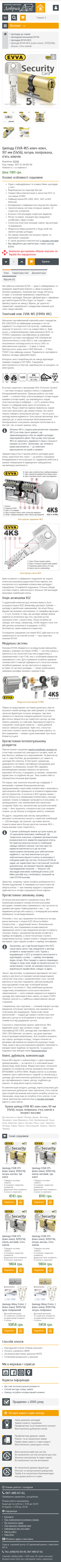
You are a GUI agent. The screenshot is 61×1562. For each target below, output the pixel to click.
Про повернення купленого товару (21, 1520)
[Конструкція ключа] (30, 547)
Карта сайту (10, 1532)
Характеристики (20, 273)
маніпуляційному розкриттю (43, 749)
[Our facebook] (13, 1372)
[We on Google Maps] (28, 1372)
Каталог (17, 26)
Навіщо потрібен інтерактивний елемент (24, 1392)
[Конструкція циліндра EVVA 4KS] (30, 493)
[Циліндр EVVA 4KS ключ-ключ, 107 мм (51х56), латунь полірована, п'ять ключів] (30, 80)
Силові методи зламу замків (18, 1389)
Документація (39, 273)
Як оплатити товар (13, 1523)
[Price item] (21, 261)
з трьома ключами (49, 241)
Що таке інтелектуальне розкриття (22, 1386)
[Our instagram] (21, 1372)
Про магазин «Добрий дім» (17, 1526)
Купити (46, 261)
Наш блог (9, 1535)
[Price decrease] (6, 261)
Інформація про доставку (17, 1529)
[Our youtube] (5, 1372)
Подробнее (9, 1202)
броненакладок (39, 1050)
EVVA (16, 161)
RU (5, 17)
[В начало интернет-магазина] (5, 34)
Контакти (8, 1517)
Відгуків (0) (9, 279)
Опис (6, 273)
